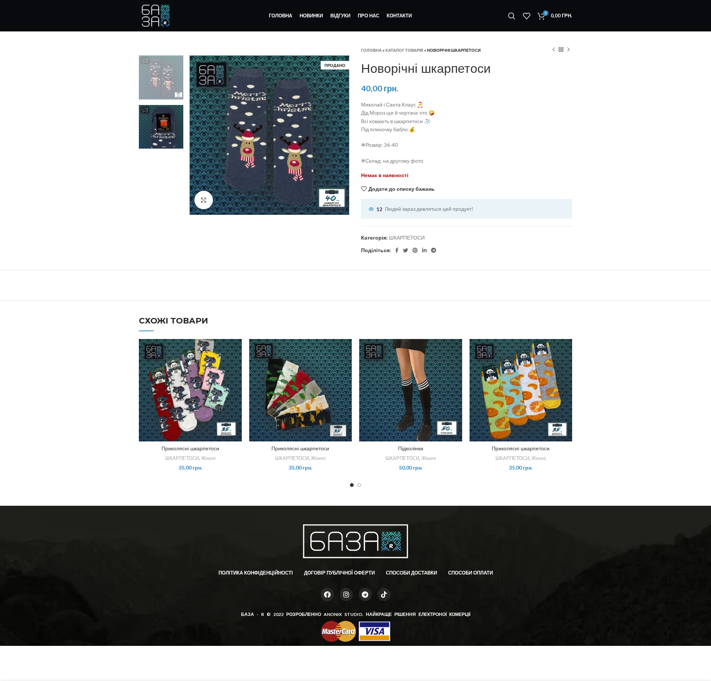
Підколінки (410, 448)
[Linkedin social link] (424, 250)
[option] (161, 77)
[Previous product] (553, 50)
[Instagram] (346, 594)
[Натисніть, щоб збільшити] (203, 200)
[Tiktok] (384, 594)
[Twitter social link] (405, 250)
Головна (371, 50)
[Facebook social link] (397, 250)
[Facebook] (327, 594)
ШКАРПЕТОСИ (407, 237)
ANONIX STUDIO (343, 614)
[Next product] (568, 50)
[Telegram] (365, 594)
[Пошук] (511, 16)
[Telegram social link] (433, 250)
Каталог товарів (404, 50)
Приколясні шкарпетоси (190, 448)
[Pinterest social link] (415, 250)
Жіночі (208, 458)
